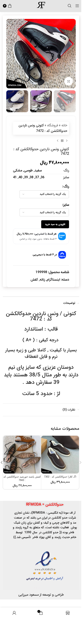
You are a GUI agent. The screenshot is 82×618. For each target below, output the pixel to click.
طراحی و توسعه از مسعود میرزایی (41, 594)
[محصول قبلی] (66, 141)
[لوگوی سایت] (41, 5)
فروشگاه (52, 125)
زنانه (42, 279)
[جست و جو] (69, 6)
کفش (34, 279)
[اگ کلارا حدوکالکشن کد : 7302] (60, 455)
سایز (66, 204)
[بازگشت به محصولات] (62, 141)
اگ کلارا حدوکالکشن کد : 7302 (60, 476)
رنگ (66, 186)
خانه (64, 125)
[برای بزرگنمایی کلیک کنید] (68, 81)
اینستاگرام (53, 279)
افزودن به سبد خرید (55, 224)
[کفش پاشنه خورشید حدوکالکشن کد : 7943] (22, 455)
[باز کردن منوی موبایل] (77, 6)
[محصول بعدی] (57, 141)
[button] (72, 53)
